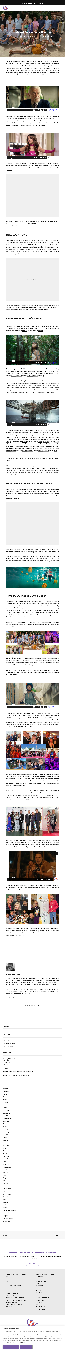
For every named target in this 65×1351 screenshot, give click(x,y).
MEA (7, 1283)
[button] (61, 8)
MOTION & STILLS (41, 1281)
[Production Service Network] (6, 7)
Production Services (18, 956)
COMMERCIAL (40, 1277)
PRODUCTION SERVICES (13, 1302)
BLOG (37, 1305)
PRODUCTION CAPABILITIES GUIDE (16, 1300)
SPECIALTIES (39, 1292)
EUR (7, 1277)
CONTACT (39, 1302)
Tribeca (50, 956)
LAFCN (31, 727)
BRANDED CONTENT (41, 1279)
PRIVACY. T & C (40, 1307)
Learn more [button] (32, 1263)
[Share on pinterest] (32, 1006)
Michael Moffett (47, 36)
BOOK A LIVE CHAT (41, 1300)
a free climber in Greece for (41, 437)
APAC (8, 1279)
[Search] (32, 1027)
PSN (27, 956)
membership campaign (20, 552)
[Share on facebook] (25, 1006)
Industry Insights (31, 36)
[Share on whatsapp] (36, 1006)
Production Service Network (44, 953)
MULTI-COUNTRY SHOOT (13, 1286)
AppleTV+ (14, 953)
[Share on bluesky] (39, 1006)
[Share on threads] (30, 1006)
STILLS (37, 1283)
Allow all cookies (10, 1347)
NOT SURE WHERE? (11, 1288)
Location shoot (29, 953)
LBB (7, 470)
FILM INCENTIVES (11, 1296)
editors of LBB (36, 383)
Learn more (22, 1342)
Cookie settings (39, 1347)
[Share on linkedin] (34, 1006)
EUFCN (24, 727)
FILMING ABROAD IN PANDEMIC (15, 1298)
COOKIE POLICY (40, 1309)
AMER (7, 1281)
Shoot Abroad (42, 956)
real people (33, 956)
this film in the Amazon (27, 331)
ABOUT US (9, 1307)
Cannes (21, 953)
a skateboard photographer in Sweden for (26, 442)
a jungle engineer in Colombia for (43, 435)
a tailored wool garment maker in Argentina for (32, 446)
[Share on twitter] (28, 1006)
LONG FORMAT (40, 1286)
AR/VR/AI (38, 1290)
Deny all (26, 1347)
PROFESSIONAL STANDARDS (14, 1305)
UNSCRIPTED (39, 1288)
